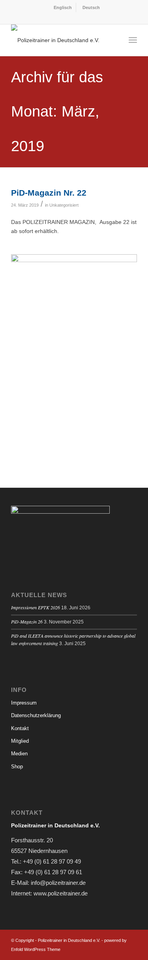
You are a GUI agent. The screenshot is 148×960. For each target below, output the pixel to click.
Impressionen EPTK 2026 (35, 607)
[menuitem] (62, 7)
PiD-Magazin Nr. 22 (48, 192)
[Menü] (133, 40)
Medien (19, 754)
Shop (17, 766)
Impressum (24, 703)
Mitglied (20, 741)
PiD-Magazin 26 (27, 621)
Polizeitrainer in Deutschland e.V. (69, 940)
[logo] (61, 40)
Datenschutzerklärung (36, 715)
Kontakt (20, 728)
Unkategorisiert (64, 205)
